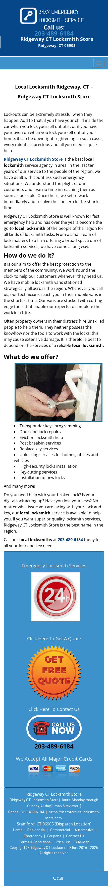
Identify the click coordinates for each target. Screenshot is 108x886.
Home (18, 830)
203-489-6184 (54, 33)
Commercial (60, 830)
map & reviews (67, 806)
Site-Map (82, 842)
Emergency (33, 836)
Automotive (84, 830)
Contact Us (75, 836)
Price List (63, 842)
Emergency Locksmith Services (54, 566)
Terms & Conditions (35, 842)
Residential (36, 830)
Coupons (54, 836)
